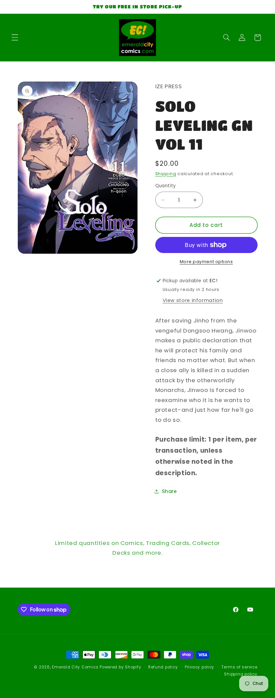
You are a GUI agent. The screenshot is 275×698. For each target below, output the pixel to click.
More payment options (206, 261)
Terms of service (239, 667)
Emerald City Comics (75, 667)
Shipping (165, 174)
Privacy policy (199, 667)
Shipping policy (240, 674)
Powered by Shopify (120, 667)
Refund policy (163, 667)
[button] (14, 37)
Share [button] (169, 491)
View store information (193, 300)
